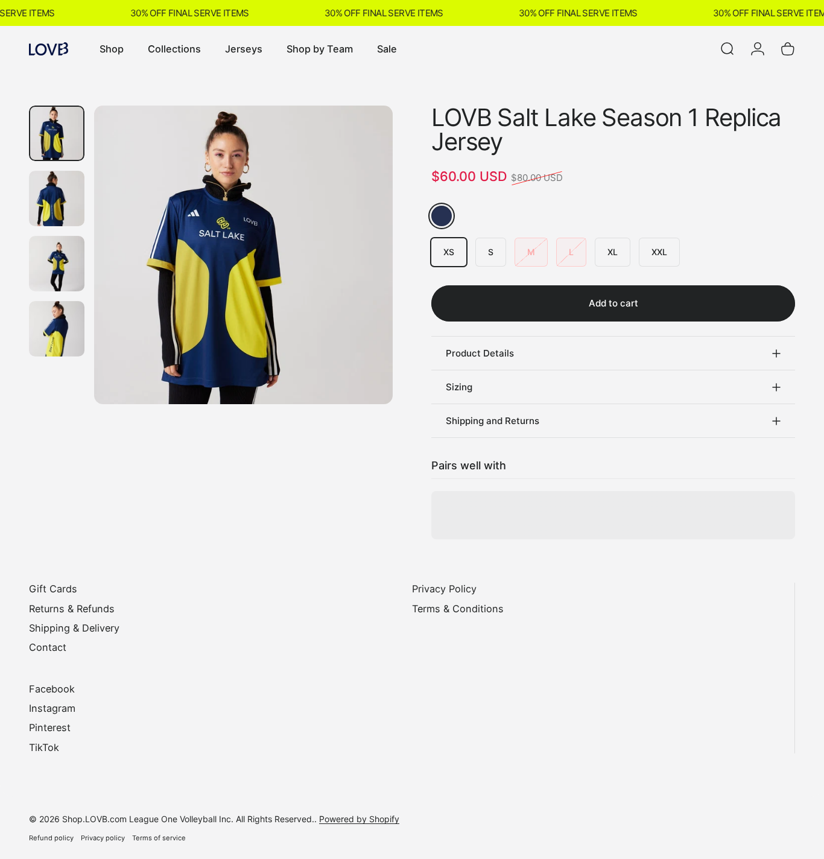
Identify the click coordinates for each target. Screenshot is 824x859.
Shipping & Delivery (74, 628)
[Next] (361, 276)
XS (448, 252)
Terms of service (159, 838)
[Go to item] (56, 133)
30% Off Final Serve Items (184, 13)
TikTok (44, 747)
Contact (47, 647)
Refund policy (51, 838)
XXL (659, 252)
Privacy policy (103, 838)
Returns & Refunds (72, 609)
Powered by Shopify (359, 819)
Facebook (52, 689)
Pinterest (50, 727)
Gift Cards (53, 589)
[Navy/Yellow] (441, 216)
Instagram (52, 708)
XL (612, 252)
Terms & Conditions (458, 609)
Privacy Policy (444, 589)
